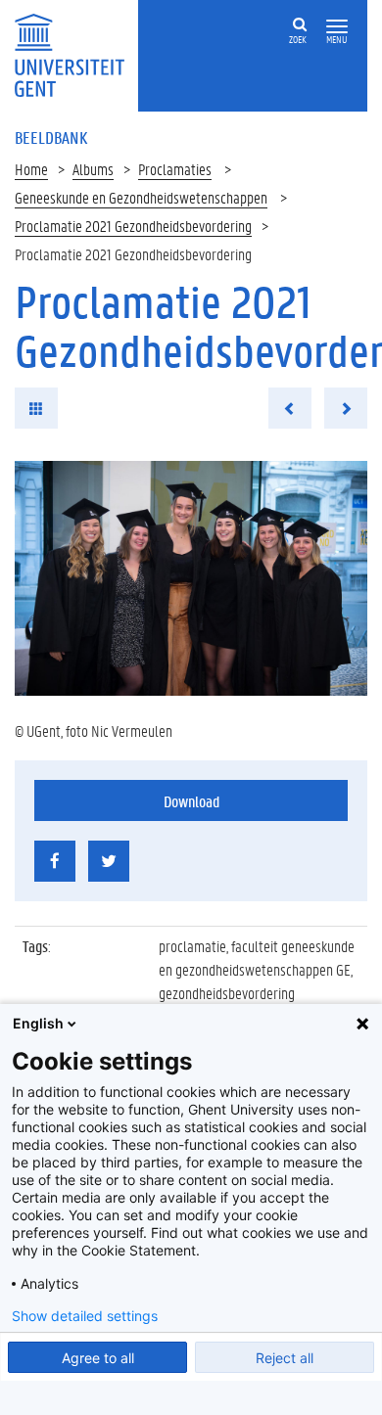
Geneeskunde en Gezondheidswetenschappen (141, 197)
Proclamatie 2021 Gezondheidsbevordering (133, 225)
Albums (93, 169)
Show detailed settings (85, 1316)
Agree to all (98, 1357)
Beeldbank (51, 137)
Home (31, 169)
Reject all (284, 1357)
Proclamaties (175, 169)
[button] (337, 27)
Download (191, 801)
